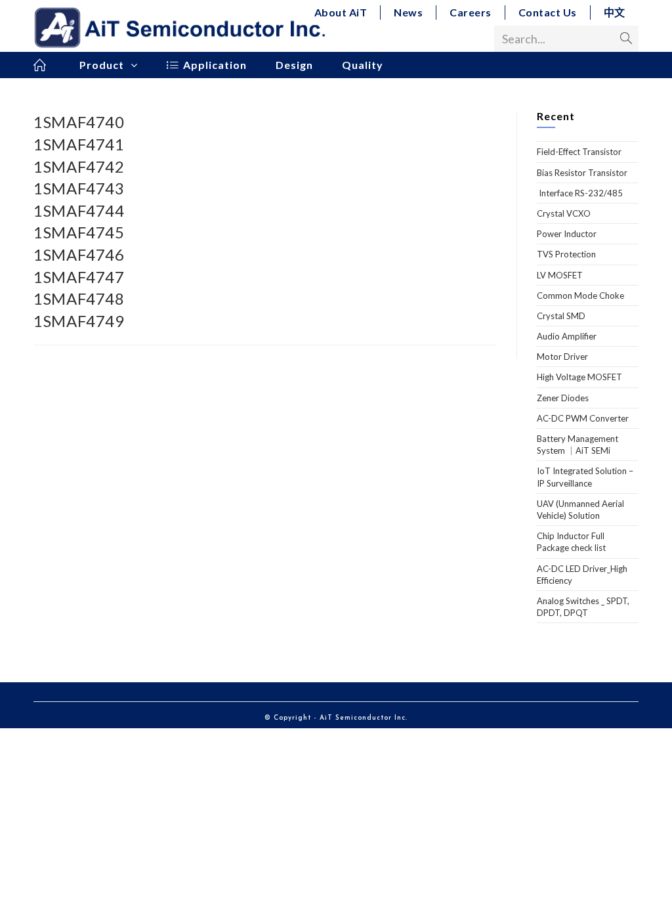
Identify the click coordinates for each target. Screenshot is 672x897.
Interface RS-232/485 (580, 193)
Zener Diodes (563, 398)
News (408, 12)
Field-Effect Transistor (579, 151)
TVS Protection (566, 254)
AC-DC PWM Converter (583, 418)
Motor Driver (562, 356)
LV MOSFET (560, 275)
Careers (471, 12)
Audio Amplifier (567, 336)
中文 (614, 12)
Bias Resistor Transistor (582, 172)
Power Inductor (567, 234)
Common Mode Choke (580, 295)
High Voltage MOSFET (579, 377)
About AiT (341, 12)
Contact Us (547, 12)
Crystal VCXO (564, 213)
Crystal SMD (561, 316)
